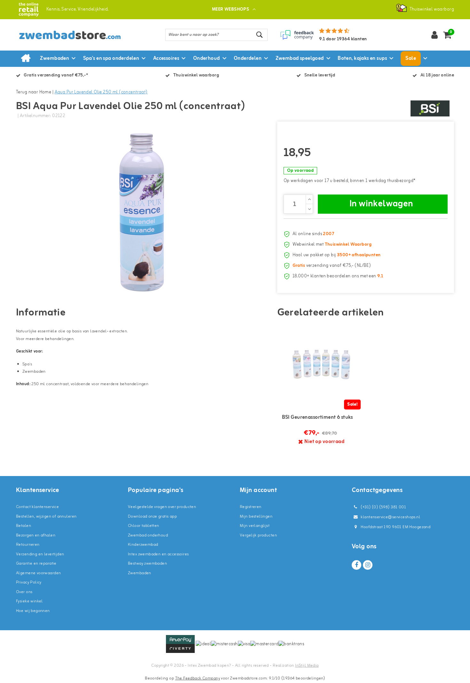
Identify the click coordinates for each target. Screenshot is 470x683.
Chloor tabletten (143, 525)
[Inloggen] (434, 34)
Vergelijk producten (258, 535)
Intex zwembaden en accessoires (158, 554)
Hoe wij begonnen (33, 611)
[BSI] (430, 108)
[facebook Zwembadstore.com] (356, 565)
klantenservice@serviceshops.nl (390, 517)
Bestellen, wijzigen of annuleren (46, 516)
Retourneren (28, 544)
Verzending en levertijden (40, 554)
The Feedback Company (197, 678)
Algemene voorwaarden (38, 573)
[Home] (25, 59)
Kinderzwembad (143, 544)
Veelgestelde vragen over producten (162, 507)
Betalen (23, 525)
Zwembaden (139, 573)
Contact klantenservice (37, 507)
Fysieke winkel (29, 601)
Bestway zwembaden (147, 563)
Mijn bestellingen (256, 516)
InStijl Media (306, 665)
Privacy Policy (29, 582)
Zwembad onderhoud (148, 535)
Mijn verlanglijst (255, 525)
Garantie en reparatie (36, 563)
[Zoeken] (260, 35)
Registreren (251, 507)
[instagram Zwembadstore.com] (367, 565)
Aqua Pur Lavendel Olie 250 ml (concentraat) (101, 92)
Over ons (24, 592)
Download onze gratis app (152, 516)
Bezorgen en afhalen (35, 535)
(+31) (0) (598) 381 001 (383, 507)
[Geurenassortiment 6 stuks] (321, 364)
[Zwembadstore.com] (28, 9)
